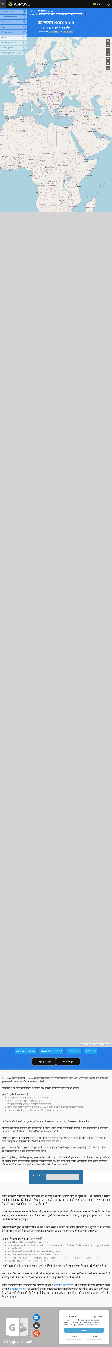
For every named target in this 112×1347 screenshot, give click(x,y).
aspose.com (53, 31)
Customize (73, 1337)
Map (33, 11)
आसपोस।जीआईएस (63, 1285)
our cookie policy (90, 1325)
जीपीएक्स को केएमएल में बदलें (51, 1051)
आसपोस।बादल (68, 31)
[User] (108, 4)
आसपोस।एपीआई (18, 1289)
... (63, 1177)
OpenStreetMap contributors (90, 1044)
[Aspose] (19, 4)
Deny (95, 1337)
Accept (84, 1330)
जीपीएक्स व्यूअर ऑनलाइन (25, 1051)
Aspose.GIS (106, 1044)
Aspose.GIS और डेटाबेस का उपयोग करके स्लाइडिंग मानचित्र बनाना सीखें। (56, 14)
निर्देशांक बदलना (73, 1051)
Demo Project (68, 1061)
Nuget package (44, 1061)
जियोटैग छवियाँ (91, 1051)
